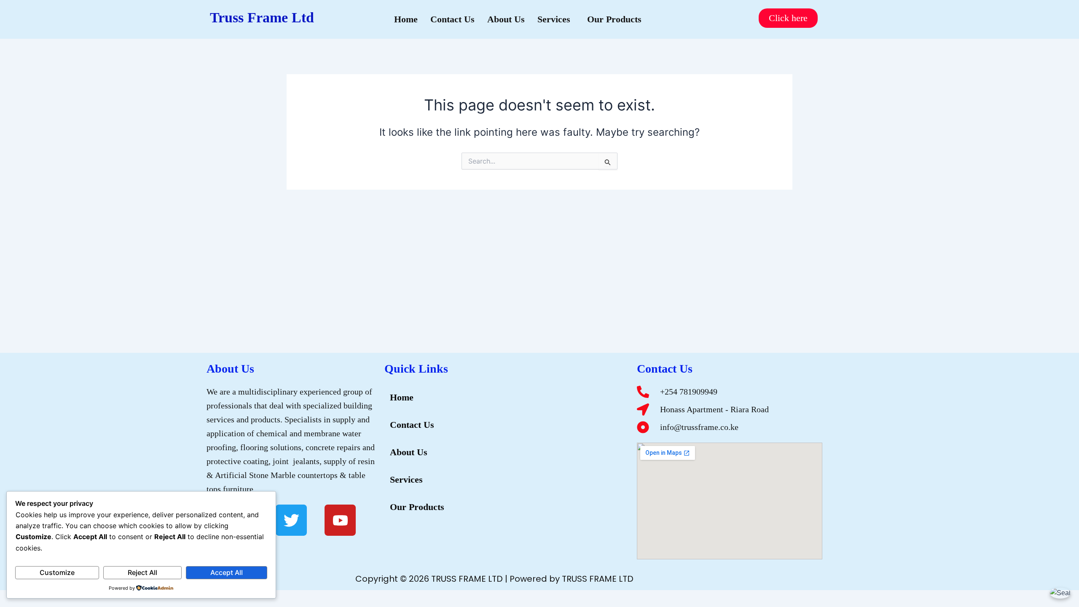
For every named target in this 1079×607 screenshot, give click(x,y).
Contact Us (452, 19)
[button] (556, 19)
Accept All (226, 572)
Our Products (614, 19)
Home (406, 19)
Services (553, 19)
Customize (57, 572)
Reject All (142, 572)
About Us (506, 19)
